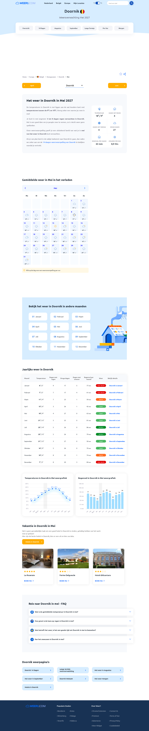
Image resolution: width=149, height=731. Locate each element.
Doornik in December (116, 462)
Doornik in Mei (114, 413)
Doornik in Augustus (116, 434)
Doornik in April (115, 406)
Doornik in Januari (115, 386)
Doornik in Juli (114, 427)
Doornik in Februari (116, 392)
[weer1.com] (25, 3)
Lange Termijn (89, 28)
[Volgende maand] (85, 188)
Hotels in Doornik (32, 542)
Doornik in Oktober (116, 448)
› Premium (95, 716)
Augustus (58, 28)
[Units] (97, 3)
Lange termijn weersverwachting (67, 670)
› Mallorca (73, 721)
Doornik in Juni (114, 420)
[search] (131, 3)
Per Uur (105, 28)
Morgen (121, 28)
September (74, 28)
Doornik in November (117, 455)
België (58, 3)
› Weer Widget (96, 726)
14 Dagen (42, 28)
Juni (116, 85)
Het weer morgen (101, 679)
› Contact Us (113, 711)
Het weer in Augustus (103, 670)
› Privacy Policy (114, 721)
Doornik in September (117, 441)
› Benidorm (61, 711)
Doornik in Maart (115, 399)
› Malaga (72, 716)
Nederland (48, 3)
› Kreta (71, 711)
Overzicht (25, 28)
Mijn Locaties (79, 3)
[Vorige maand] (26, 188)
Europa (67, 3)
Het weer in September (34, 679)
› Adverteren (96, 721)
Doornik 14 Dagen (32, 670)
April (32, 85)
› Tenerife (60, 721)
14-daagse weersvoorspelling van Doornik (59, 142)
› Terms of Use (114, 716)
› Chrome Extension (98, 711)
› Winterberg (61, 716)
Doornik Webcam (66, 679)
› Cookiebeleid (114, 726)
